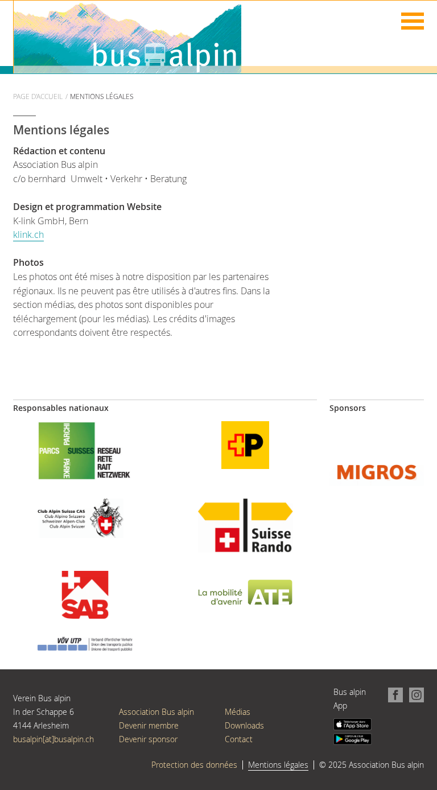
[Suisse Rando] (244, 524)
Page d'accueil (38, 96)
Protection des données (194, 764)
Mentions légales (278, 764)
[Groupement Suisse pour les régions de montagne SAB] (85, 594)
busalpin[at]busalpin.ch (53, 739)
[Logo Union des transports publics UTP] (85, 643)
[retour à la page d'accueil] (127, 36)
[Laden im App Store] (352, 724)
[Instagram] (413, 694)
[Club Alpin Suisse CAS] (85, 517)
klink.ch (28, 234)
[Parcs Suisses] (85, 449)
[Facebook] (393, 694)
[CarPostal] (244, 444)
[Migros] (376, 471)
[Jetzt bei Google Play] (352, 738)
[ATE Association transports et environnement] (244, 591)
